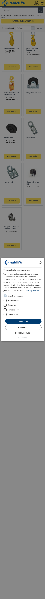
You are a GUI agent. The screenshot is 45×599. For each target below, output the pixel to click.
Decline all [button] (23, 327)
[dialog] (22, 299)
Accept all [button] (23, 321)
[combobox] (40, 262)
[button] (22, 333)
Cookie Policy (22, 338)
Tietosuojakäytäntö (32, 290)
